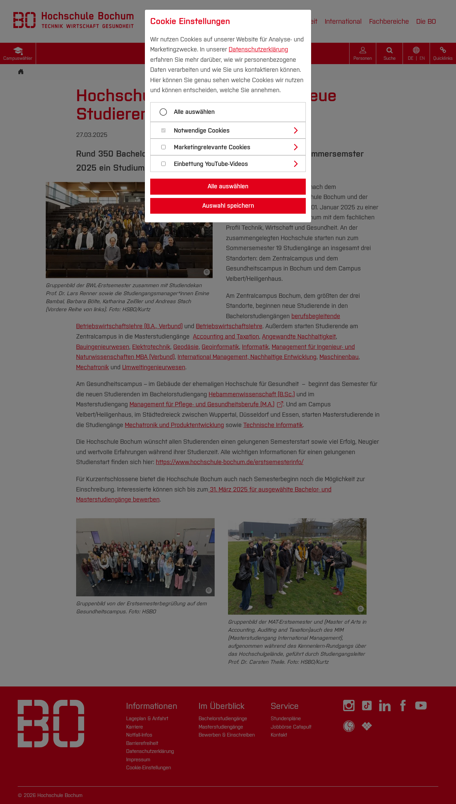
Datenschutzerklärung (258, 49)
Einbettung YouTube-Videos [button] (211, 164)
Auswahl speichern (228, 205)
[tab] (230, 130)
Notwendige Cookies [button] (202, 130)
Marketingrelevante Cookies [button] (212, 147)
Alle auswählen (194, 112)
